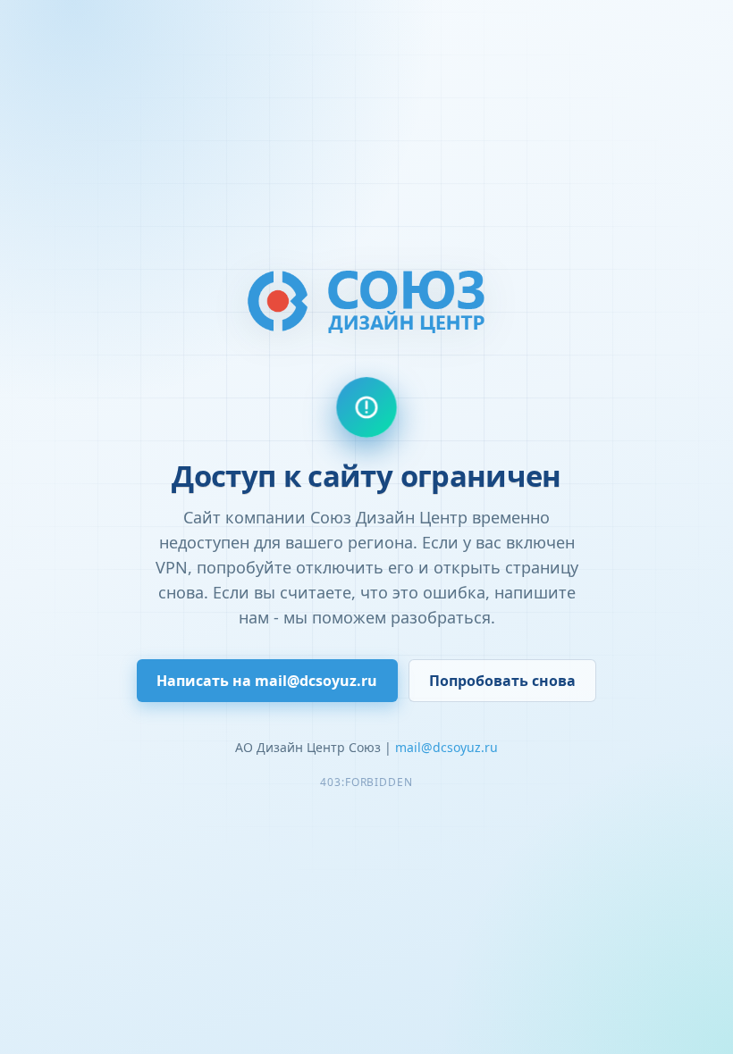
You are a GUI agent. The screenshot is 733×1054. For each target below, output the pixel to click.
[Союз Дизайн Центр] (366, 301)
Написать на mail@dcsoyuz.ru (266, 680)
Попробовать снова (502, 680)
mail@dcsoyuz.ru (446, 747)
